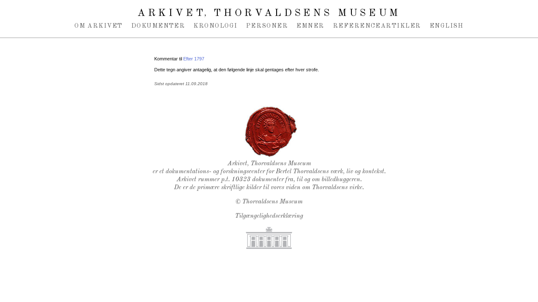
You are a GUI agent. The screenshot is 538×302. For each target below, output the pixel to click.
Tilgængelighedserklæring (269, 216)
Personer (267, 26)
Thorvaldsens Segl (271, 131)
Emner (310, 26)
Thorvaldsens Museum (272, 202)
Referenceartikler (377, 26)
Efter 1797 (193, 58)
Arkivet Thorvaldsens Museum (269, 13)
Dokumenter (158, 26)
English (447, 26)
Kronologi (215, 26)
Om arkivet (98, 26)
